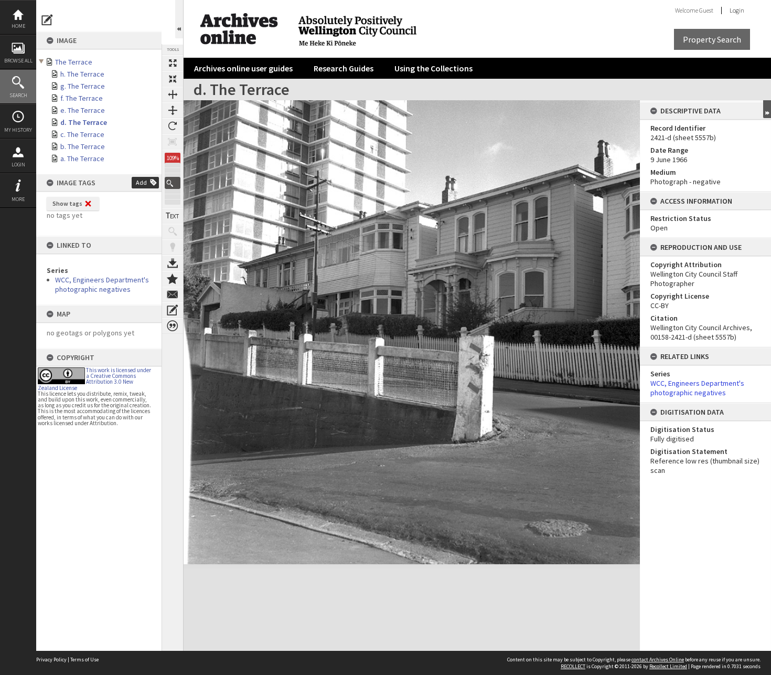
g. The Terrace (82, 86)
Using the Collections (433, 68)
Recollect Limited (668, 666)
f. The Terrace (81, 98)
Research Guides (343, 68)
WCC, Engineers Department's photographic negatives (102, 284)
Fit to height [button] (172, 110)
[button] (172, 183)
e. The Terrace (82, 110)
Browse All (18, 60)
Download (172, 263)
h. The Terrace (82, 74)
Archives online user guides (243, 68)
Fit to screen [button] (172, 79)
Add (141, 182)
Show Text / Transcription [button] (172, 216)
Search (18, 95)
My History (18, 129)
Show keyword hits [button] (172, 231)
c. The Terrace (82, 134)
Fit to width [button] (172, 94)
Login (18, 164)
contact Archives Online (657, 659)
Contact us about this (172, 294)
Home (18, 26)
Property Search (712, 39)
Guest (706, 10)
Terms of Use (84, 659)
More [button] (18, 199)
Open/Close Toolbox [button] (179, 19)
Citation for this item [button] (172, 326)
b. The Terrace (82, 146)
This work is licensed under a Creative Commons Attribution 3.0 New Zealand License (94, 379)
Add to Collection (172, 279)
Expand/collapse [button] (767, 109)
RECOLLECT (573, 666)
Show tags (67, 203)
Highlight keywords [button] (172, 247)
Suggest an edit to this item (47, 20)
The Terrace (73, 62)
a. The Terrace (82, 158)
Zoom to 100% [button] (172, 142)
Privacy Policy (51, 659)
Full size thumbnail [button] (172, 63)
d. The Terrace (83, 122)
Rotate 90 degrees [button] (172, 126)
